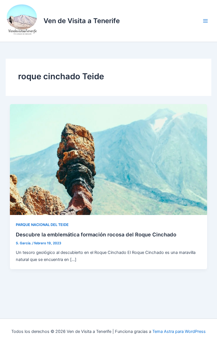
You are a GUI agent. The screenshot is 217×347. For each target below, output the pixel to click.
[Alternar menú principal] (205, 21)
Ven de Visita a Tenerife (82, 21)
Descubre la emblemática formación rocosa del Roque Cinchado (96, 234)
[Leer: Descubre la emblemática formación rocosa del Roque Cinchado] (108, 159)
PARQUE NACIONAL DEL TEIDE (42, 225)
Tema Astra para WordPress (179, 331)
